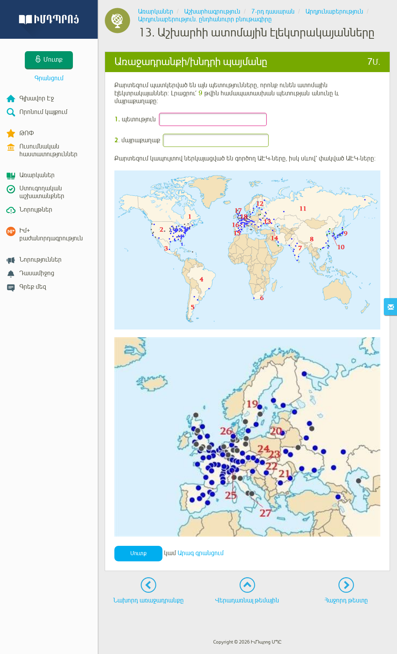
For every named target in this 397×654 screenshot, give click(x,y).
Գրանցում (49, 78)
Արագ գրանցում (201, 553)
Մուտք (138, 553)
